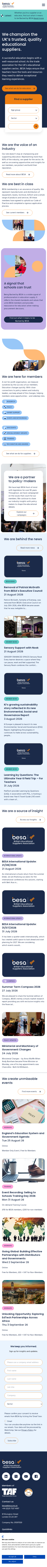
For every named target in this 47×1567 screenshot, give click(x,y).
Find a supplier (23, 99)
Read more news (28, 548)
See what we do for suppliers (18, 453)
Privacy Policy (27, 1430)
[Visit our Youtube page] (26, 1476)
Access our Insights (28, 819)
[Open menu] (43, 5)
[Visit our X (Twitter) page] (16, 1476)
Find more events (29, 1091)
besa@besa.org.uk (10, 1505)
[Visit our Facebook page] (36, 1476)
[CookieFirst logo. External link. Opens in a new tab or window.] (3, 1537)
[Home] (8, 5)
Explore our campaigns (21, 514)
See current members (15, 212)
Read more (39, 18)
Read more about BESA (16, 174)
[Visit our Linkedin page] (6, 1476)
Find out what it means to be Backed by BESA (22, 320)
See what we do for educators (18, 88)
